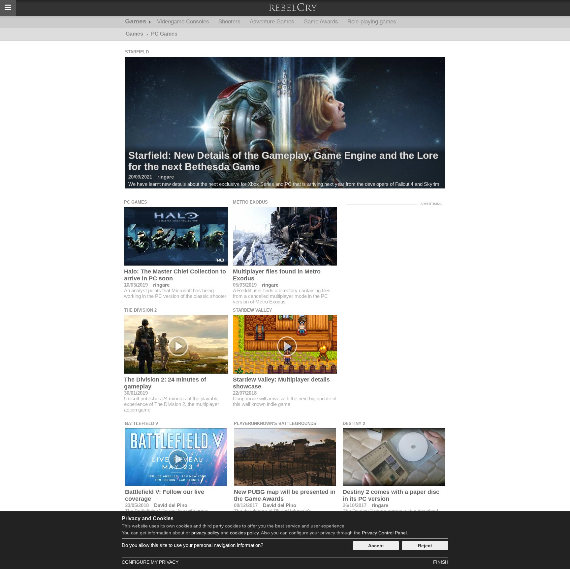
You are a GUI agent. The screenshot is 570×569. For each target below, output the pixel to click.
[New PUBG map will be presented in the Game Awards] (285, 457)
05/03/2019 (245, 285)
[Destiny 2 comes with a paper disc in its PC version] (394, 457)
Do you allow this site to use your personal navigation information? (192, 545)
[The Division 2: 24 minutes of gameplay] (176, 344)
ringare (161, 285)
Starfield (137, 51)
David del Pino (170, 505)
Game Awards (320, 21)
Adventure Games (272, 21)
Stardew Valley (252, 310)
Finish (440, 562)
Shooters (229, 21)
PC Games (135, 202)
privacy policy (205, 532)
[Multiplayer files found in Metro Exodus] (285, 236)
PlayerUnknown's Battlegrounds (275, 423)
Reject (425, 545)
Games (135, 21)
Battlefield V (141, 423)
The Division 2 (140, 310)
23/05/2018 (137, 505)
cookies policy (244, 532)
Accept (376, 545)
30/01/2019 (136, 393)
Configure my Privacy (150, 562)
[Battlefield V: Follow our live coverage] (176, 457)
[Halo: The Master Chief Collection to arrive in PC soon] (176, 236)
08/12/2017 (246, 505)
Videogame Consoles (183, 21)
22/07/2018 (245, 393)
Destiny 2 (354, 423)
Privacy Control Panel (384, 532)
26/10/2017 (354, 505)
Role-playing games (371, 21)
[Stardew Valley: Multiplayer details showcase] (285, 344)
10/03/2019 (136, 285)
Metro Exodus (250, 202)
